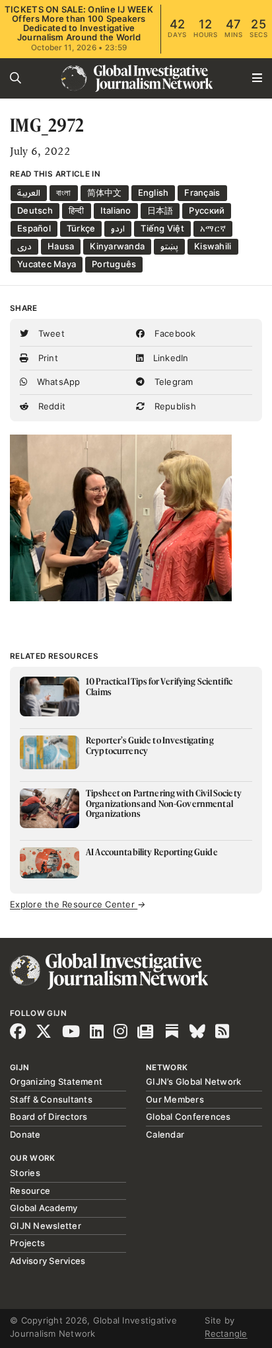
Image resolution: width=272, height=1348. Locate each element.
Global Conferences (188, 1116)
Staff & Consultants (51, 1099)
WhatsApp (57, 381)
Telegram (172, 381)
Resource (30, 1190)
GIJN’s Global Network (193, 1081)
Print (46, 358)
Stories (25, 1172)
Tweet (50, 333)
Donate (25, 1134)
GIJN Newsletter (45, 1225)
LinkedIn (169, 358)
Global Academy (44, 1207)
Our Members (175, 1099)
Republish (173, 406)
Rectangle (226, 1333)
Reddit (50, 406)
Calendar (165, 1134)
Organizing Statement (56, 1081)
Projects (27, 1243)
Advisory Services (47, 1260)
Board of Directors (49, 1116)
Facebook (173, 333)
